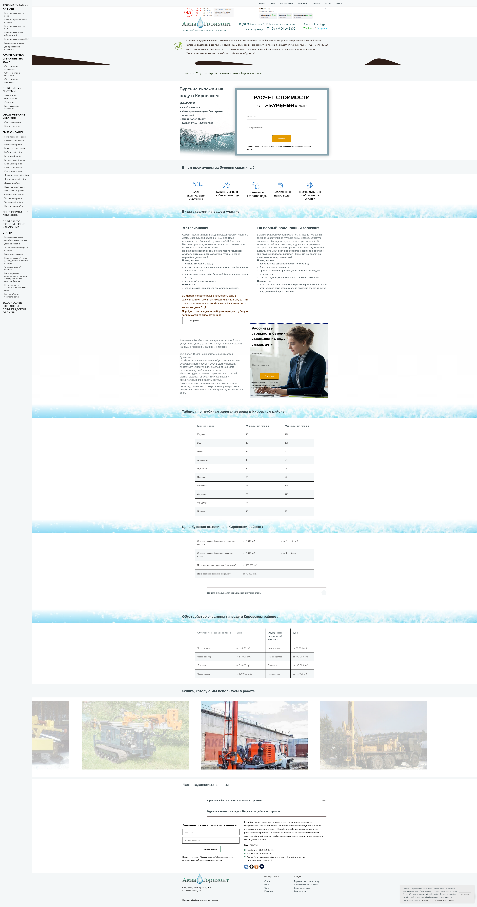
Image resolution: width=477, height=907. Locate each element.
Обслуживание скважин (306, 884)
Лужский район (12, 183)
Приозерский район (14, 190)
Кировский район (13, 167)
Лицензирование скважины (15, 213)
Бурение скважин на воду (306, 881)
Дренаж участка (12, 243)
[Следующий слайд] (298, 735)
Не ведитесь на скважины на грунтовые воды (16, 288)
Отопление (9, 102)
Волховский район (13, 144)
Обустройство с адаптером (12, 80)
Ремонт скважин (12, 126)
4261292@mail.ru (254, 29)
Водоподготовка (302, 888)
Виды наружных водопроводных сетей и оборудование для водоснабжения (15, 277)
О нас (262, 3)
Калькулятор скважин (14, 42)
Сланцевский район (14, 194)
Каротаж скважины (13, 254)
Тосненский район (13, 202)
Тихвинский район (13, 198)
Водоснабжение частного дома (12, 295)
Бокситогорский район (15, 136)
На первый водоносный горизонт (288, 228)
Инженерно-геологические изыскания (13, 224)
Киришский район (13, 163)
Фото (328, 3)
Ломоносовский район (15, 179)
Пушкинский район (13, 206)
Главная (187, 73)
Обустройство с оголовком (12, 67)
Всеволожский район (14, 148)
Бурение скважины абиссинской (13, 33)
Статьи (339, 3)
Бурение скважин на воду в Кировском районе (235, 73)
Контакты (302, 3)
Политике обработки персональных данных (437, 900)
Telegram (322, 28)
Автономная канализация (10, 96)
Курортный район (13, 171)
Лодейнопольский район (16, 175)
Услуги (200, 73)
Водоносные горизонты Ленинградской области (14, 307)
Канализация (300, 891)
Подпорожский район (15, 186)
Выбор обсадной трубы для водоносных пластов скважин (16, 260)
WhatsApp (308, 28)
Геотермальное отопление (11, 107)
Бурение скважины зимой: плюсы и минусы (15, 238)
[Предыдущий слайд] (210, 735)
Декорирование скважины (12, 48)
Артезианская (195, 228)
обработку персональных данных (207, 860)
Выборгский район (13, 152)
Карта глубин (286, 3)
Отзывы (316, 3)
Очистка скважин (12, 122)
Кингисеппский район (15, 159)
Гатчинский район (13, 156)
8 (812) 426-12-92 (251, 24)
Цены (272, 3)
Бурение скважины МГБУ (16, 39)
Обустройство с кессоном (12, 74)
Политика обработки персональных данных (200, 900)
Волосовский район (14, 140)
